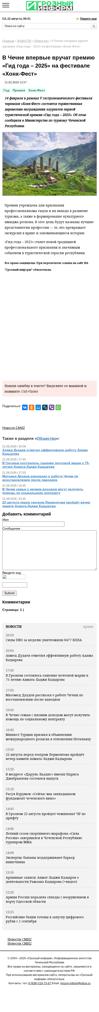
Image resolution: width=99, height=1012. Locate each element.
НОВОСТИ (24, 41)
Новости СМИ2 (20, 939)
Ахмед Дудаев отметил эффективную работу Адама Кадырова (49, 657)
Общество (41, 41)
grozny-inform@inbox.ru (75, 983)
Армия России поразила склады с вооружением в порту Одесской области (47, 899)
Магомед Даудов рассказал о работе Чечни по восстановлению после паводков (44, 697)
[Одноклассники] (31, 407)
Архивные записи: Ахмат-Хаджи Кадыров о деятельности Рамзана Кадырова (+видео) (42, 879)
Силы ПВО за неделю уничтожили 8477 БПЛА (44, 640)
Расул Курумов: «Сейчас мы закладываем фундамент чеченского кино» (41, 796)
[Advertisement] (49, 325)
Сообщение (11, 528)
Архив (88, 626)
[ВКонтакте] (25, 407)
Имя (5, 520)
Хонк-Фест (36, 90)
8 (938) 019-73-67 (39, 983)
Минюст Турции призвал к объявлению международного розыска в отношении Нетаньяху (48, 736)
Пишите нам (88, 18)
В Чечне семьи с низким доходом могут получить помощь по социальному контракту (48, 717)
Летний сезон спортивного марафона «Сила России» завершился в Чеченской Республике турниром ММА (44, 837)
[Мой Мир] (38, 407)
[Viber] (51, 407)
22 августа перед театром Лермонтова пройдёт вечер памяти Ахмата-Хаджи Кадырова (45, 756)
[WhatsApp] (58, 407)
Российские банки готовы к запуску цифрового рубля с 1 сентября (45, 919)
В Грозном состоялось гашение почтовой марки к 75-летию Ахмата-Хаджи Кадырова (47, 677)
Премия (19, 90)
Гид (6, 90)
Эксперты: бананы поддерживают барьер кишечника (40, 859)
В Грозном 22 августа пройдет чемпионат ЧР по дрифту (46, 816)
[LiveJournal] (45, 407)
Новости (14, 626)
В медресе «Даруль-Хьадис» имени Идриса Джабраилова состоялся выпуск (42, 776)
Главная (8, 41)
